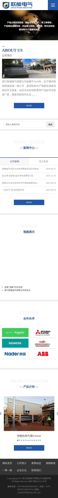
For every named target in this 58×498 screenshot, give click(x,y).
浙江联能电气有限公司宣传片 (17, 290)
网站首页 (7, 463)
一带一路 (7, 470)
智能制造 (51, 463)
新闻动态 (36, 463)
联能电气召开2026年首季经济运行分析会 (20, 169)
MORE (29, 105)
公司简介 (22, 463)
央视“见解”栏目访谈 (13, 287)
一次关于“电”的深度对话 (13, 190)
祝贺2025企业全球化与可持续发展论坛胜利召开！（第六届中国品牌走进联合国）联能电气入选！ (21, 183)
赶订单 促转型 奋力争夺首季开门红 (17, 176)
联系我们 (36, 470)
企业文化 (22, 470)
